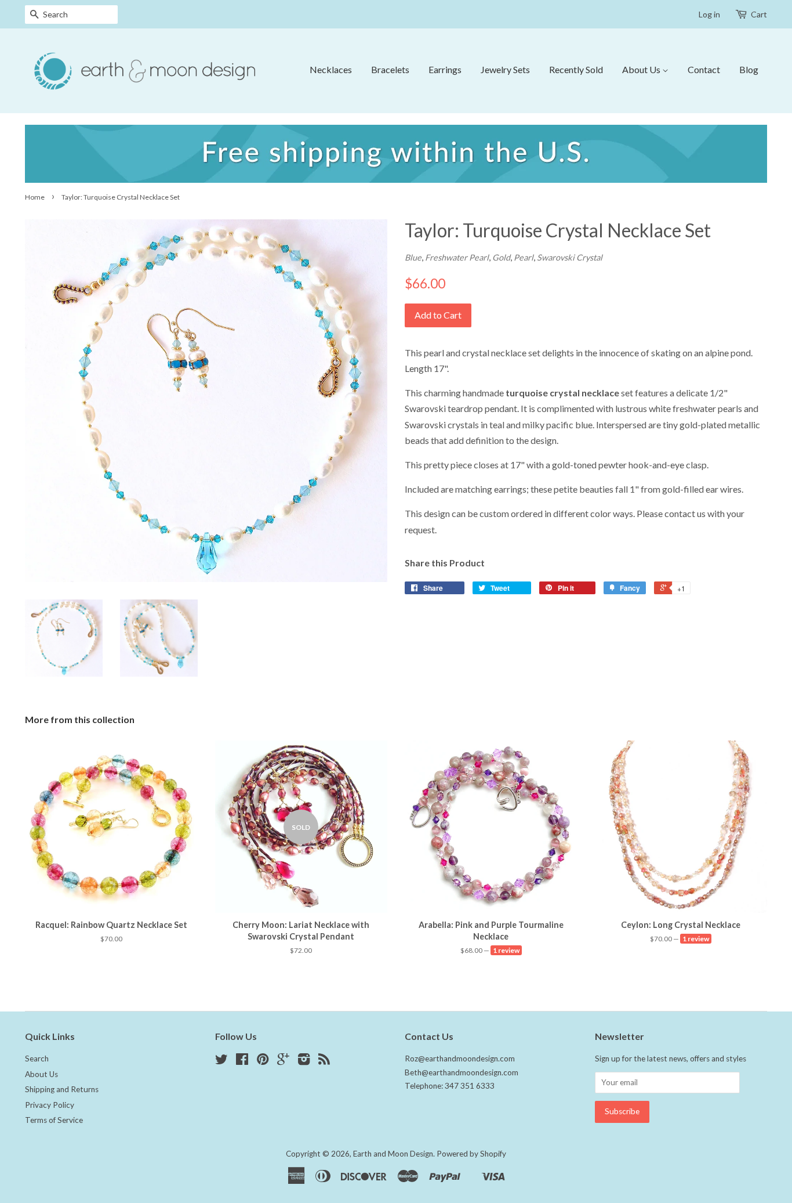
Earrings (445, 69)
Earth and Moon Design (393, 1153)
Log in (709, 14)
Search (37, 1058)
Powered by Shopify (471, 1153)
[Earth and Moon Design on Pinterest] (262, 1061)
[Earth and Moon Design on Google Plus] (283, 1061)
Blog (748, 69)
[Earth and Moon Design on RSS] (324, 1061)
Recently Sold (576, 69)
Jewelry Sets (505, 69)
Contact (704, 69)
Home (35, 197)
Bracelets (390, 69)
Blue (413, 257)
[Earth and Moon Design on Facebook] (242, 1061)
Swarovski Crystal (569, 257)
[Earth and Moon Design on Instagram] (303, 1061)
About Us (642, 69)
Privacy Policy (49, 1105)
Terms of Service (54, 1120)
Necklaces (331, 69)
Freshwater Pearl (457, 257)
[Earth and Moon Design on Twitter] (221, 1061)
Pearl (523, 257)
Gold (501, 257)
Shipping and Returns (62, 1089)
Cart (759, 14)
